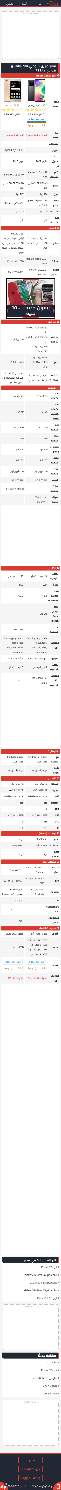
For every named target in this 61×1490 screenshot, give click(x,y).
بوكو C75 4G (50, 1385)
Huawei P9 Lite (13, 135)
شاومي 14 (51, 1362)
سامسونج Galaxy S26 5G (43, 1282)
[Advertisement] (30, 35)
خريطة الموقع (30, 1469)
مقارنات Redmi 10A (37, 978)
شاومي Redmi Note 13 (44, 1378)
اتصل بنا (31, 1460)
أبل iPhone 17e (49, 1267)
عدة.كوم (24, 1486)
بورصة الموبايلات (30, 1478)
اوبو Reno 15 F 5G (47, 1298)
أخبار (24, 3)
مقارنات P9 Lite (16, 978)
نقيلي (10, 3)
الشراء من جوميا (36, 125)
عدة (54, 3)
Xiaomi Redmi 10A (35, 135)
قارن (38, 3)
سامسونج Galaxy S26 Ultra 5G (40, 1274)
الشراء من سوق (36, 118)
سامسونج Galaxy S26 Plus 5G (40, 1290)
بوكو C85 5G (50, 1393)
